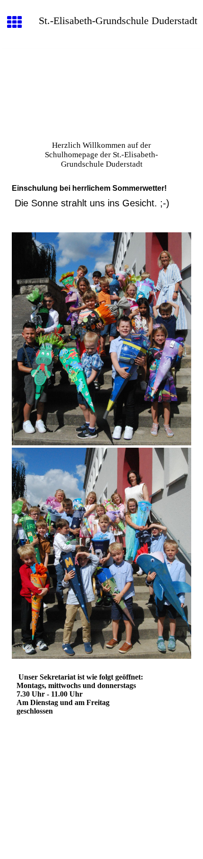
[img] (101, 89)
